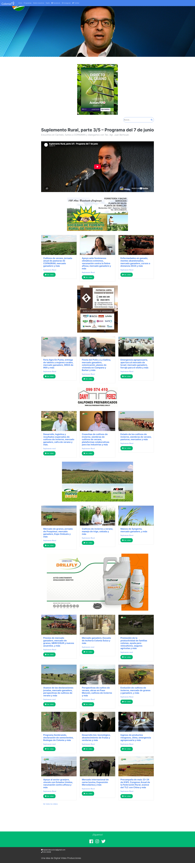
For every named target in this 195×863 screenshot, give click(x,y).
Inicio (20, 3)
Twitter (76, 3)
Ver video (50, 275)
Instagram (67, 3)
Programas (27, 3)
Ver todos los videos (50, 804)
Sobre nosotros (38, 3)
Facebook (56, 3)
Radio (48, 3)
